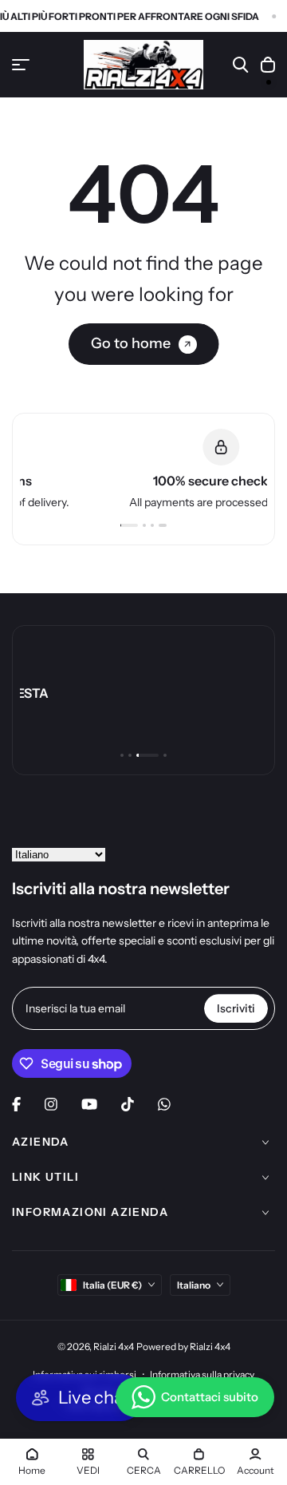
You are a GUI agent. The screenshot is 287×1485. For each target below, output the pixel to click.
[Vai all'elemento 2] (149, 525)
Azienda (40, 1142)
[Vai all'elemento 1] (131, 525)
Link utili (45, 1177)
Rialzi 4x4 (113, 1346)
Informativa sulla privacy (202, 1374)
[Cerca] (241, 65)
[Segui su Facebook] (16, 1104)
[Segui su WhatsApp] (164, 1104)
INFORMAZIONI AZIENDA (90, 1212)
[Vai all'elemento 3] (157, 525)
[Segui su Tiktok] (127, 1104)
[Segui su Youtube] (89, 1104)
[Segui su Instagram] (51, 1104)
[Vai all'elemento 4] (165, 525)
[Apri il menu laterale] (20, 64)
